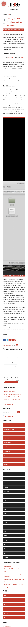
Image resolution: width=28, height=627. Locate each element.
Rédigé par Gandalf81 (7, 345)
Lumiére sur (6, 446)
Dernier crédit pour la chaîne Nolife (12, 399)
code (5, 531)
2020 (5, 595)
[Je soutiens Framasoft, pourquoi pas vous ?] (8, 416)
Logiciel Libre (6, 29)
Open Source (14, 29)
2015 (5, 613)
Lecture (5, 460)
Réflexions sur (7, 451)
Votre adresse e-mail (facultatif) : (11, 357)
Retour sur (20, 29)
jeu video (6, 496)
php (5, 504)
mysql (5, 535)
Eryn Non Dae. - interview (10, 391)
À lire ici (20, 39)
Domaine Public (7, 442)
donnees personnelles (9, 482)
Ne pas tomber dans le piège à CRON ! (13, 394)
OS (4, 544)
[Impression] (15, 339)
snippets (6, 526)
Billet (5, 424)
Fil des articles (7, 626)
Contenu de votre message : (10, 365)
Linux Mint (10, 57)
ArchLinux (19, 60)
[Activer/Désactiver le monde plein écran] (12, 340)
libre (5, 553)
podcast (6, 487)
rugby (5, 522)
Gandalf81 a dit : (8, 566)
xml (5, 509)
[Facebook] (4, 339)
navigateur (6, 491)
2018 (5, 600)
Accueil (9, 14)
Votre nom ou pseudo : (9, 354)
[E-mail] (9, 339)
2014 (5, 617)
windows (6, 557)
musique (6, 464)
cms (5, 478)
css (5, 500)
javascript (6, 518)
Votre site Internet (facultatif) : (11, 362)
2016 (5, 608)
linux (17, 345)
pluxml (5, 474)
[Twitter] (7, 339)
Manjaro (7, 60)
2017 (5, 604)
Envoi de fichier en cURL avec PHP (12, 396)
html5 (5, 513)
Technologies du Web (9, 429)
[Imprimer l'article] (15, 340)
